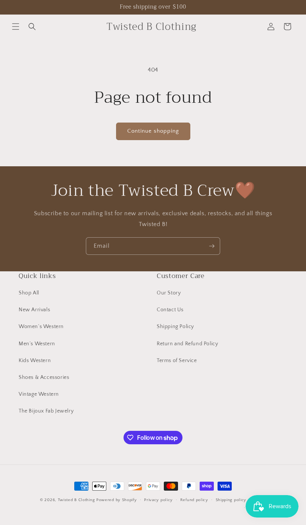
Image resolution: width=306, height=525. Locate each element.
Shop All (29, 293)
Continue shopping (153, 131)
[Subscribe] (211, 246)
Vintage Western (39, 394)
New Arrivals (34, 310)
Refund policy (194, 500)
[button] (15, 26)
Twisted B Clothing (76, 500)
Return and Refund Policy (187, 344)
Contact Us (170, 310)
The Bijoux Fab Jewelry (46, 411)
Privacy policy (158, 500)
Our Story (169, 293)
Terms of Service (177, 361)
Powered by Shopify (116, 500)
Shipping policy (231, 500)
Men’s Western (37, 344)
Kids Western (35, 361)
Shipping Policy (175, 327)
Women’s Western (41, 327)
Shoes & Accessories (44, 377)
